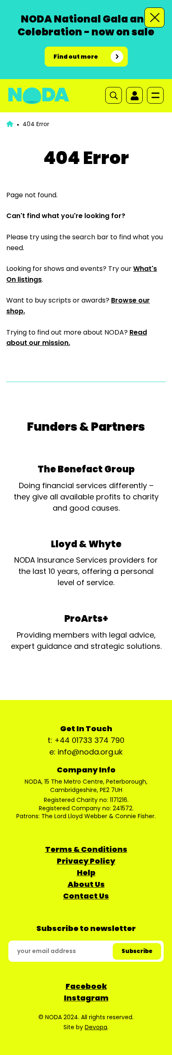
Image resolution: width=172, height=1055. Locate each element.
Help (86, 872)
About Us (86, 884)
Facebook (86, 986)
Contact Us (86, 896)
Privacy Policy (86, 861)
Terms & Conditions (86, 849)
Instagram (86, 998)
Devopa (96, 1027)
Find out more (75, 56)
